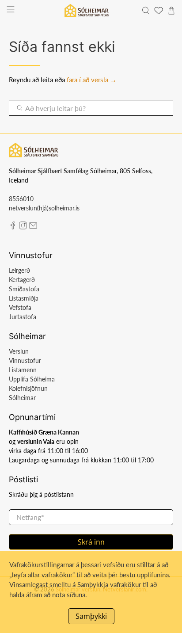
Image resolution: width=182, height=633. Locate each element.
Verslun (19, 351)
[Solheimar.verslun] (87, 10)
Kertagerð (22, 279)
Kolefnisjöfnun (28, 388)
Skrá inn (91, 542)
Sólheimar (22, 397)
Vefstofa (20, 307)
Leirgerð (19, 270)
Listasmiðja (23, 298)
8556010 (21, 198)
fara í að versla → (92, 80)
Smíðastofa (24, 289)
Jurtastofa (22, 316)
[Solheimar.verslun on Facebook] (13, 227)
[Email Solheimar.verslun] (33, 227)
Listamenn (23, 370)
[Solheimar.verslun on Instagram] (23, 227)
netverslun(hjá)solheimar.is (44, 208)
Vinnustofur (25, 360)
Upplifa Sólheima (32, 379)
